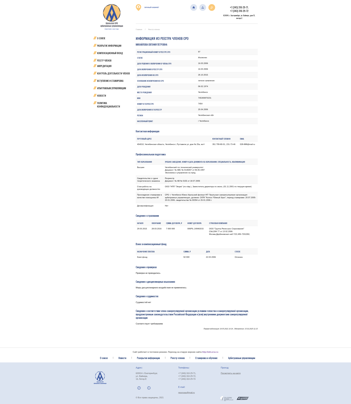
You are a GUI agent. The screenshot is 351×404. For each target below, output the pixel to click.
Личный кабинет (151, 7)
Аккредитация (104, 66)
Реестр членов (104, 60)
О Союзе (101, 38)
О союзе (104, 358)
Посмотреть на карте (231, 373)
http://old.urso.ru (210, 352)
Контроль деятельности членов (113, 73)
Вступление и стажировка (110, 80)
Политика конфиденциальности (108, 104)
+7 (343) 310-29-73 (186, 379)
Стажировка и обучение (206, 358)
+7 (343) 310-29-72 (239, 11)
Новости (101, 95)
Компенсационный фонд (110, 53)
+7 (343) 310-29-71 (239, 7)
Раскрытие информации (109, 45)
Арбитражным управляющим (111, 88)
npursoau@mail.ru (186, 392)
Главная (139, 29)
